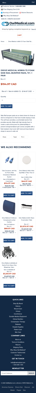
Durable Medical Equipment (18, 316)
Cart (19, 35)
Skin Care (18, 332)
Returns (18, 345)
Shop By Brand (18, 303)
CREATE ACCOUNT (14, 19)
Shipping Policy (18, 347)
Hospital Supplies (17, 327)
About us (18, 339)
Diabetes (18, 324)
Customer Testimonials (18, 352)
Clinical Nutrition (18, 319)
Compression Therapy (18, 322)
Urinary (18, 311)
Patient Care (18, 329)
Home (2, 41)
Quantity (3, 97)
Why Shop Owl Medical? (11, 16)
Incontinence (18, 314)
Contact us (18, 355)
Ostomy (18, 306)
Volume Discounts (27, 12)
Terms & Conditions (18, 342)
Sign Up (31, 373)
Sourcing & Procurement (10, 12)
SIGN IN (3, 19)
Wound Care (18, 309)
